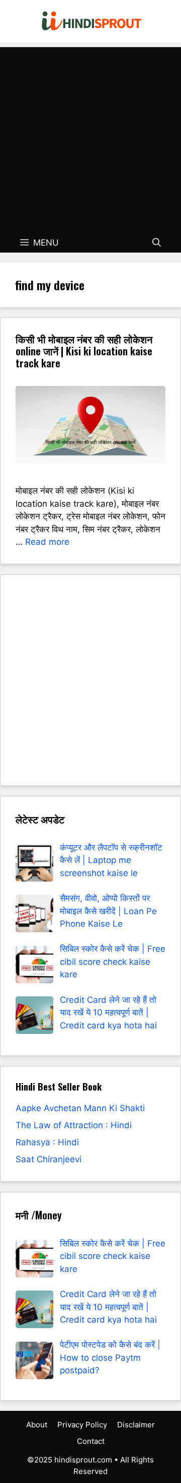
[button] (156, 243)
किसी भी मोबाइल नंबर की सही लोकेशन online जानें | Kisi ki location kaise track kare (84, 350)
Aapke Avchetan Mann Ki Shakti (80, 1108)
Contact (91, 1441)
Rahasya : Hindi (47, 1142)
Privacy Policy (82, 1424)
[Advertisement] (90, 137)
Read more (47, 542)
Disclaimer (136, 1424)
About (36, 1424)
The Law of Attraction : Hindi (74, 1125)
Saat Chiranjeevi (48, 1159)
